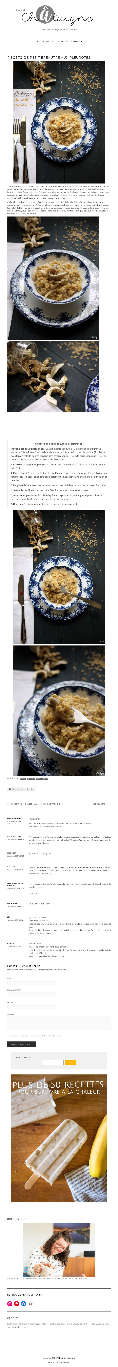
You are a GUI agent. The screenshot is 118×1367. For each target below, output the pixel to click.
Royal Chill (12, 903)
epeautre (31, 778)
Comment (11, 1014)
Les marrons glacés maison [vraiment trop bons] (37, 804)
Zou (70, 1062)
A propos (76, 41)
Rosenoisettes (14, 818)
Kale (50, 1362)
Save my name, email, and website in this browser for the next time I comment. (35, 1036)
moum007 (11, 853)
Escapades (63, 41)
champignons (42, 778)
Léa (8, 917)
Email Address (14, 990)
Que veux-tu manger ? (23, 1058)
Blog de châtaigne (67, 1358)
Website (11, 1002)
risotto (23, 778)
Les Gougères (100, 804)
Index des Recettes (45, 41)
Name (10, 978)
